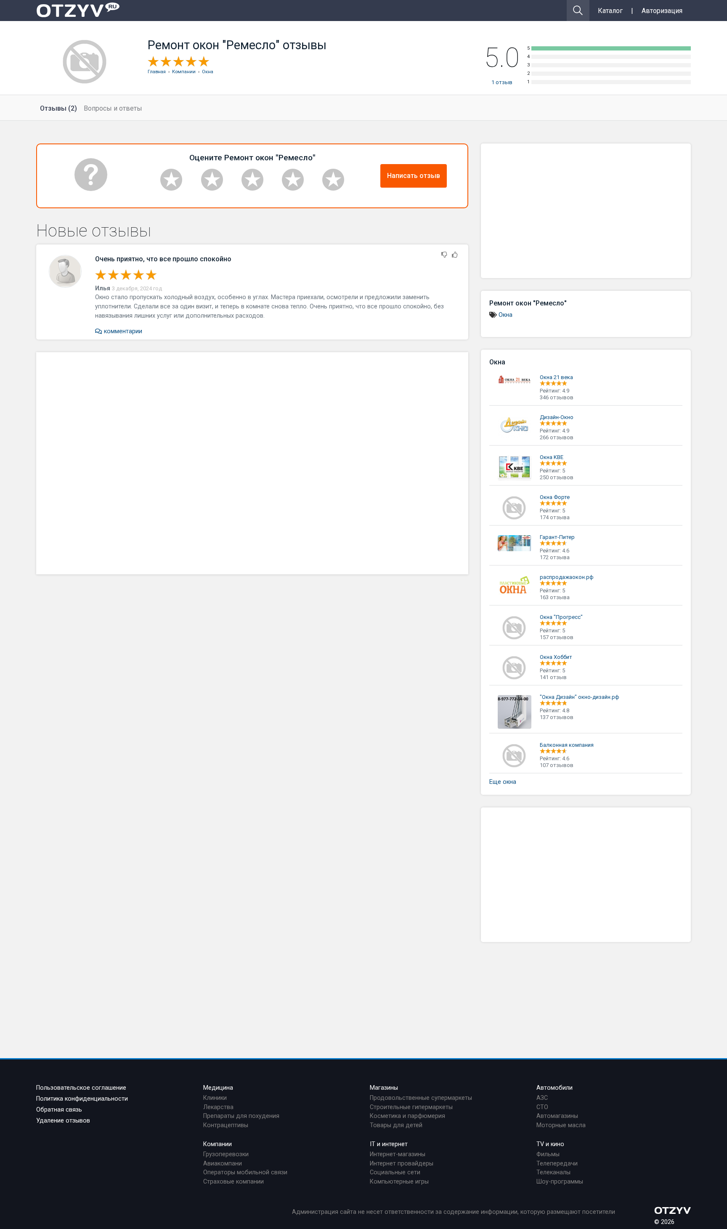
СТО (542, 1107)
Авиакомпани (222, 1163)
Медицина (218, 1087)
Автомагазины (557, 1116)
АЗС (542, 1098)
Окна (505, 315)
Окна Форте (555, 497)
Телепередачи (557, 1163)
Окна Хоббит (556, 657)
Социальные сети (395, 1172)
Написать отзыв (413, 176)
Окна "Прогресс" (561, 617)
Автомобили (554, 1087)
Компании (217, 1144)
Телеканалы (553, 1172)
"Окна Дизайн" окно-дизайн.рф (579, 697)
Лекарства (218, 1107)
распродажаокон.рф (567, 577)
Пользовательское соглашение (81, 1087)
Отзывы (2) (58, 108)
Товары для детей (396, 1125)
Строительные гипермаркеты (411, 1107)
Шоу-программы (559, 1181)
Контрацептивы (225, 1125)
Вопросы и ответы (113, 108)
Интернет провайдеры (401, 1163)
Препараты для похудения (241, 1116)
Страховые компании (233, 1181)
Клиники (215, 1098)
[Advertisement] (252, 463)
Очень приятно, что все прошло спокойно (163, 259)
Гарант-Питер (557, 537)
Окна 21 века (556, 377)
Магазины (384, 1087)
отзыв (501, 82)
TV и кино (550, 1144)
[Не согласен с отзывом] (444, 255)
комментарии (122, 331)
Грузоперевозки (226, 1154)
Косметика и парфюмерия (407, 1116)
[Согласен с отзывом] (455, 255)
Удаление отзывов (63, 1120)
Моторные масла (561, 1125)
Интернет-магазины (397, 1154)
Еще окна (502, 782)
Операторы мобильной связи (245, 1172)
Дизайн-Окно (556, 417)
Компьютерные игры (399, 1181)
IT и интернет (389, 1144)
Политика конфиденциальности (82, 1098)
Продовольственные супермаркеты (421, 1098)
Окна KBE (551, 457)
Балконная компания (567, 745)
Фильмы (548, 1154)
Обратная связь (59, 1109)
